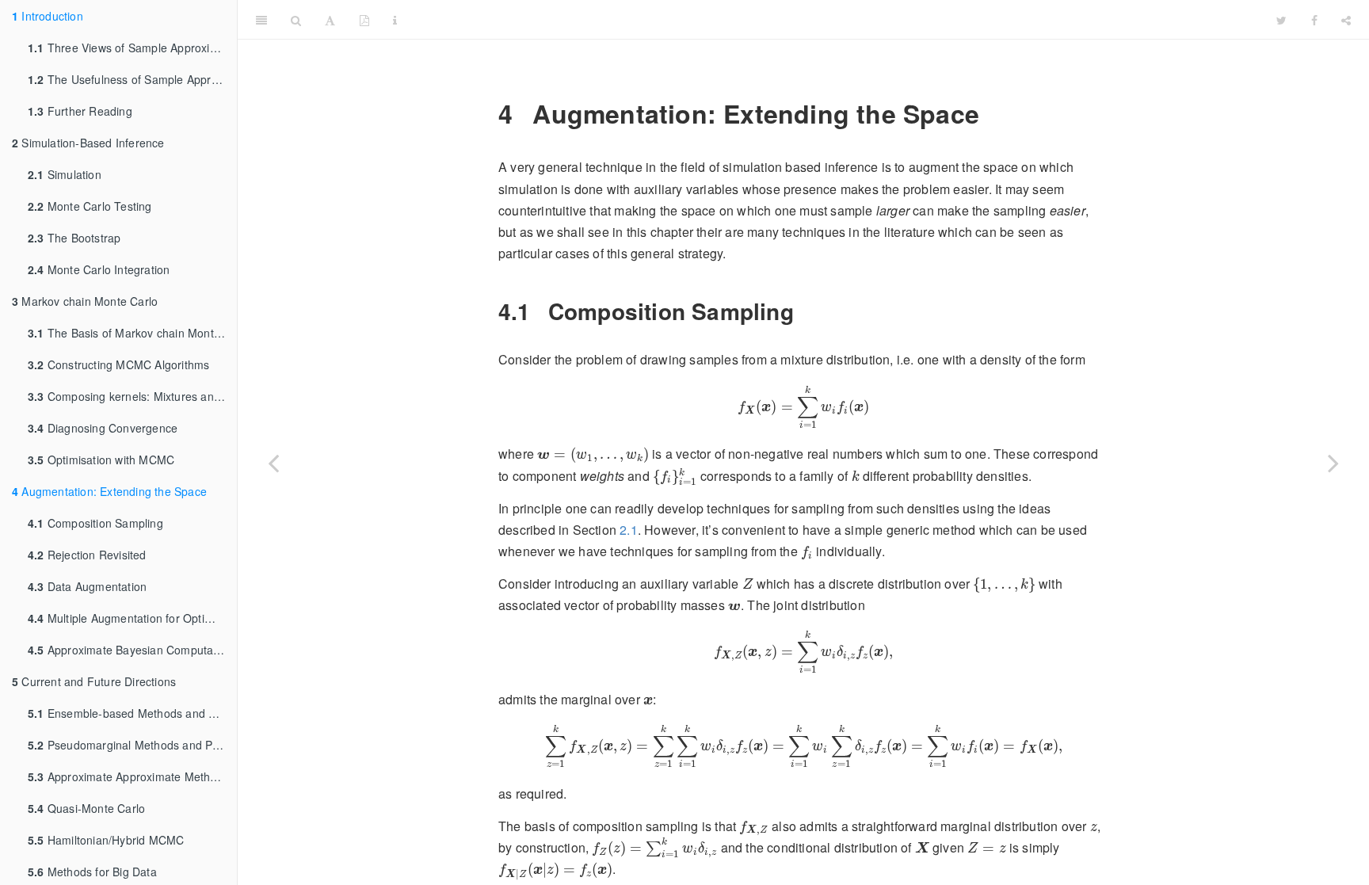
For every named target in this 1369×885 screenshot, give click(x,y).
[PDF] (364, 20)
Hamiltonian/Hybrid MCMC (106, 840)
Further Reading (80, 111)
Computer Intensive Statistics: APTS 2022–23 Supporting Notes (837, 19)
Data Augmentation (87, 586)
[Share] (1346, 20)
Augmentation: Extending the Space (109, 491)
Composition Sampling (95, 523)
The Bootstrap (74, 238)
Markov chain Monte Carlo (85, 301)
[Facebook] (1314, 20)
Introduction (47, 16)
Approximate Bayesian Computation (130, 650)
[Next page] (1333, 462)
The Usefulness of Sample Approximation (132, 79)
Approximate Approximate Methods (128, 776)
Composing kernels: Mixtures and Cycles (132, 396)
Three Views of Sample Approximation (132, 47)
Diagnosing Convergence (102, 428)
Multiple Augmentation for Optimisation (132, 618)
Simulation (64, 174)
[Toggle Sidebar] (261, 20)
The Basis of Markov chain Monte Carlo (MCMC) (132, 333)
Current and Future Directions (94, 681)
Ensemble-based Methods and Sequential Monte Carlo (132, 713)
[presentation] (803, 407)
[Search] (296, 20)
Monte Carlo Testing (90, 206)
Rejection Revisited (87, 555)
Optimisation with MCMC (101, 459)
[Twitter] (1281, 20)
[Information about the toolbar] (395, 20)
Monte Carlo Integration (99, 269)
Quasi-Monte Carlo (86, 808)
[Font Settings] (330, 20)
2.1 (629, 530)
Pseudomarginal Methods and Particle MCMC (132, 745)
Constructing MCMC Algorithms (118, 364)
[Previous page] (273, 462)
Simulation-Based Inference (88, 143)
